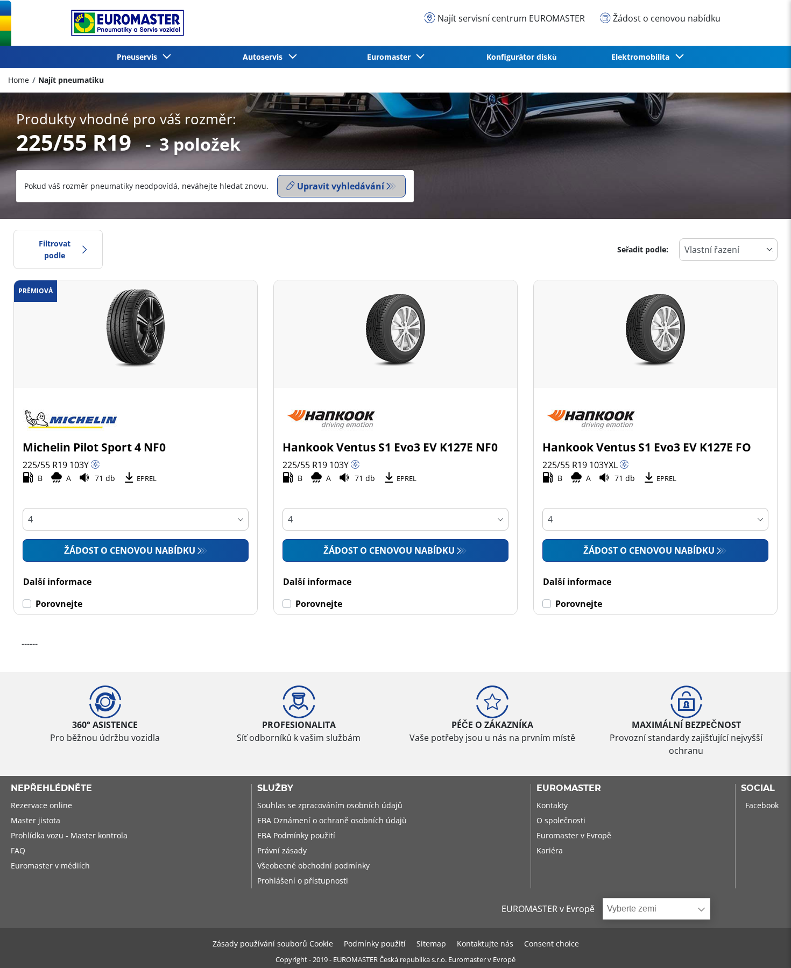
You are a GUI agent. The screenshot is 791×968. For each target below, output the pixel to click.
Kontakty (552, 805)
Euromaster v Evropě (573, 835)
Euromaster (568, 788)
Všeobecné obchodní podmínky (313, 865)
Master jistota (35, 820)
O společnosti (560, 820)
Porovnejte (59, 604)
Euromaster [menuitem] (391, 57)
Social (758, 788)
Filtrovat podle (54, 249)
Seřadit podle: (642, 249)
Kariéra (549, 850)
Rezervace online (41, 805)
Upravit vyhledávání (340, 186)
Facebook (762, 805)
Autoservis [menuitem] (265, 57)
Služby (275, 788)
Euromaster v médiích (50, 865)
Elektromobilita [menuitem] (642, 57)
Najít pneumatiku (71, 80)
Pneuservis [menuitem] (139, 57)
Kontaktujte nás (485, 943)
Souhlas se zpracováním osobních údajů (329, 805)
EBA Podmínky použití (296, 835)
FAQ (18, 850)
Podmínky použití (375, 943)
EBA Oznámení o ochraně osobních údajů (332, 820)
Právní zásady (282, 850)
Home (18, 80)
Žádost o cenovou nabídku (129, 550)
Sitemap (431, 943)
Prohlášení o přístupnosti (302, 880)
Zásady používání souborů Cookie (273, 943)
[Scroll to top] (763, 945)
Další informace (57, 582)
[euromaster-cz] (125, 23)
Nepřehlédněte (51, 788)
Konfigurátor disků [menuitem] (521, 57)
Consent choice (551, 943)
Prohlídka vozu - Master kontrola (69, 835)
